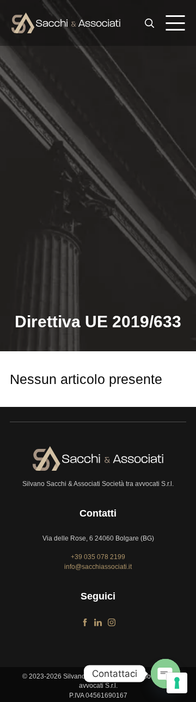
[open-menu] (175, 22)
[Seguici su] (85, 620)
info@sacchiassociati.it (98, 567)
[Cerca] (150, 23)
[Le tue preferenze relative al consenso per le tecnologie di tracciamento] (177, 683)
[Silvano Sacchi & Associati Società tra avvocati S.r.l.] (65, 23)
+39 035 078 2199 (98, 557)
